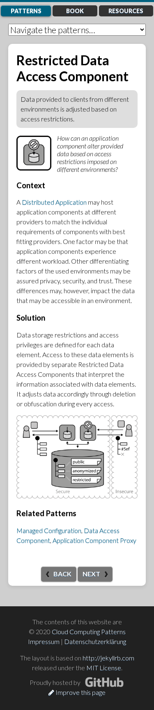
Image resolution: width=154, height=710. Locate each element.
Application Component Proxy (94, 540)
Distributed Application (54, 202)
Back (62, 574)
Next (91, 574)
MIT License (103, 667)
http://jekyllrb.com (108, 658)
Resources (125, 10)
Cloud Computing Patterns (89, 631)
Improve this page (80, 692)
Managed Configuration (48, 530)
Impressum (44, 641)
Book (75, 10)
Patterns (26, 10)
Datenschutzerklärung (95, 641)
